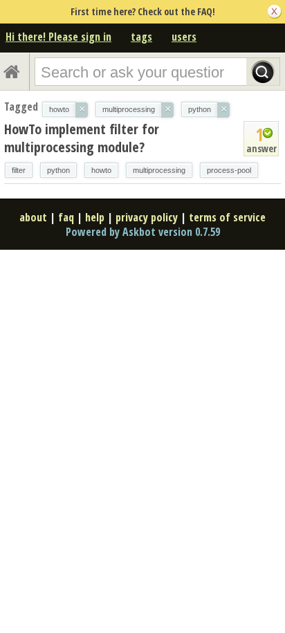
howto (101, 170)
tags (141, 36)
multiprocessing (159, 170)
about (33, 217)
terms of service (227, 217)
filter (19, 170)
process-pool (229, 170)
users (184, 36)
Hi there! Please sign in (58, 36)
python (58, 170)
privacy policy (147, 217)
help (94, 217)
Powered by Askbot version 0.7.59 (143, 231)
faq (66, 217)
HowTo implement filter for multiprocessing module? (81, 138)
